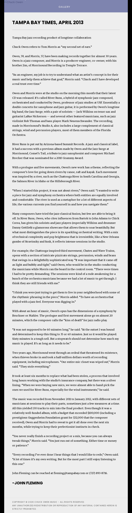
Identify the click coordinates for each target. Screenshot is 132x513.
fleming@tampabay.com (69, 473)
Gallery (64, 7)
